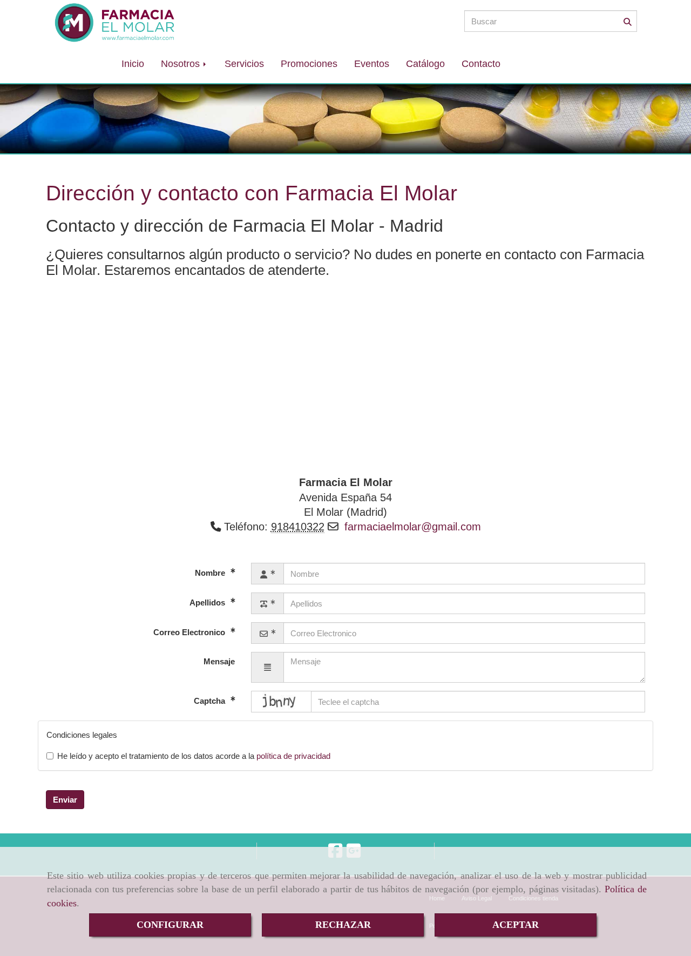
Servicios (244, 63)
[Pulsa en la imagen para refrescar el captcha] (281, 701)
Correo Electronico (190, 632)
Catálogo (425, 63)
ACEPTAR (515, 924)
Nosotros (181, 63)
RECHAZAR (343, 924)
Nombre (211, 572)
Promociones (309, 63)
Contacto (481, 63)
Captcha (210, 700)
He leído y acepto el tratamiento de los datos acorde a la (193, 755)
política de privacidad (293, 755)
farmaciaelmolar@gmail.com (412, 527)
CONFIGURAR (170, 924)
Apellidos (208, 602)
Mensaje (219, 661)
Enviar (65, 799)
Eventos (371, 63)
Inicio (132, 63)
